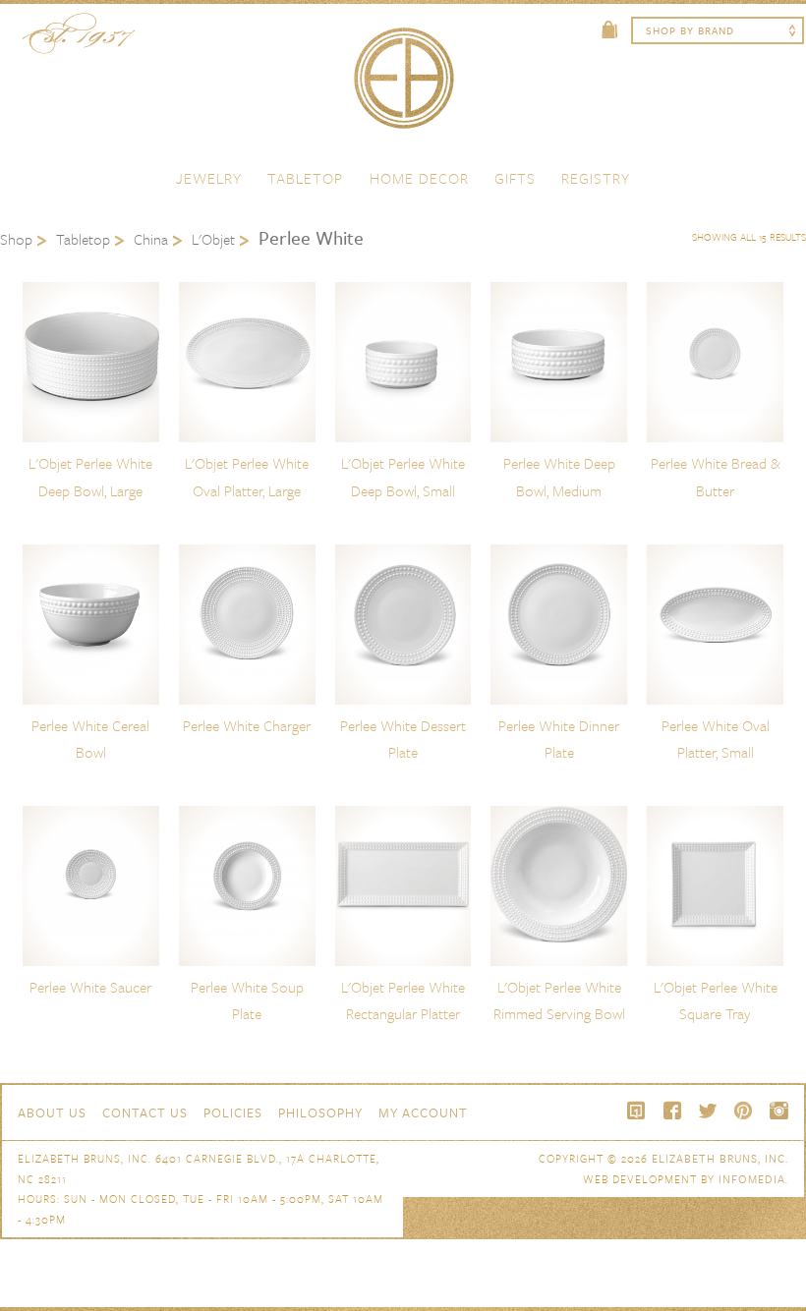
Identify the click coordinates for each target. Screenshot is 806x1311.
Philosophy (320, 1112)
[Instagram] (778, 1110)
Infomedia (752, 1178)
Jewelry (209, 178)
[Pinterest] (743, 1110)
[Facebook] (672, 1110)
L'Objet (213, 239)
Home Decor (419, 178)
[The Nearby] (637, 1110)
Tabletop (305, 178)
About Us (52, 1112)
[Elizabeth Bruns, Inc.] (403, 87)
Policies (232, 1112)
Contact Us (145, 1112)
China (151, 239)
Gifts (515, 178)
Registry (595, 178)
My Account (423, 1112)
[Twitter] (707, 1110)
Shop (16, 239)
